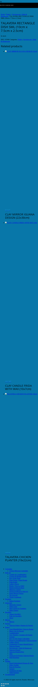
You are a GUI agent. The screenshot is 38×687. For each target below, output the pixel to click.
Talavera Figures (14, 650)
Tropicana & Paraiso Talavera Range (21, 656)
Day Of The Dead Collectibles (19, 639)
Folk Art (8, 573)
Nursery (7, 623)
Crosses (11, 637)
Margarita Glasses (15, 605)
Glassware (8, 603)
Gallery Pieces (14, 584)
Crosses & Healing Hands (18, 576)
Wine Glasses (13, 610)
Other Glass (13, 607)
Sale (6, 659)
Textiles (7, 661)
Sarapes (11, 669)
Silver (11, 618)
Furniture (8, 599)
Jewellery (8, 612)
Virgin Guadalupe (15, 597)
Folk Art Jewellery (15, 616)
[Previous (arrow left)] (2, 685)
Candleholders (14, 633)
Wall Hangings (14, 657)
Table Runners (14, 672)
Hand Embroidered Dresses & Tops (21, 663)
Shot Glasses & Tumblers (17, 608)
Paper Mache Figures (16, 593)
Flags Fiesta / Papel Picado (18, 580)
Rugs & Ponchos (15, 667)
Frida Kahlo (13, 582)
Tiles (10, 654)
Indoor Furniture (14, 601)
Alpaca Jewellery (15, 614)
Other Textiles (14, 665)
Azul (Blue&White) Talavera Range (21, 629)
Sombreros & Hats (15, 671)
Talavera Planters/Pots (16, 652)
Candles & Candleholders (17, 574)
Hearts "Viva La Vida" (16, 586)
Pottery (8, 14)
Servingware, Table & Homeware (20, 648)
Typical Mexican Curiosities (18, 571)
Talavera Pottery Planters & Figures (21, 625)
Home (3, 14)
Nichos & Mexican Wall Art (18, 591)
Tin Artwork (13, 595)
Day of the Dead (14, 578)
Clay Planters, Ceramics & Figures (20, 635)
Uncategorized (10, 674)
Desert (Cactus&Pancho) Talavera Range (23, 640)
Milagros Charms (15, 590)
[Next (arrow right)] (4, 685)
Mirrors (7, 620)
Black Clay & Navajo (16, 631)
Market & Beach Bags (16, 588)
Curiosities (8, 569)
